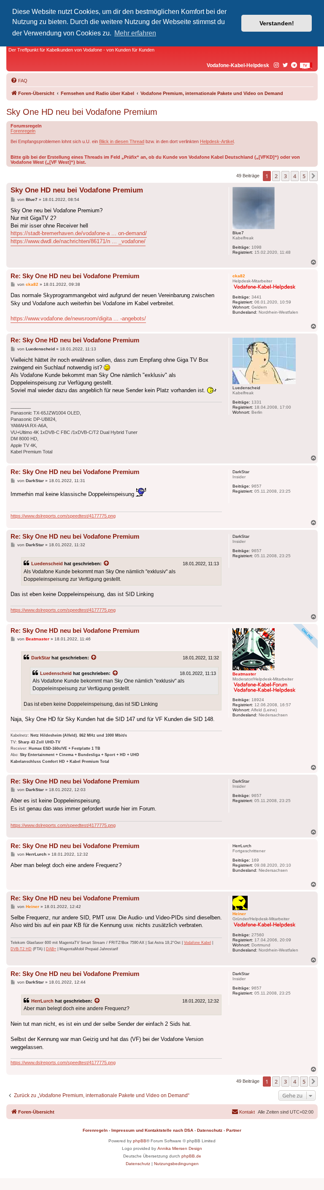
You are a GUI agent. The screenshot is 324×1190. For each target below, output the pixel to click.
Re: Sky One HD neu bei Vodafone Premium (75, 275)
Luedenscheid (47, 563)
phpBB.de (191, 1156)
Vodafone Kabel (197, 943)
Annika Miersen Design (179, 1148)
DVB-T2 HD (21, 949)
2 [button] (276, 176)
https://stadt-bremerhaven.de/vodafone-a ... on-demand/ (79, 233)
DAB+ (51, 949)
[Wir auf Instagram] (277, 65)
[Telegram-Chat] (294, 65)
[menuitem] (19, 81)
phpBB (139, 1140)
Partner (233, 1130)
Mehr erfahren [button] (135, 33)
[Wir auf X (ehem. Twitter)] (285, 65)
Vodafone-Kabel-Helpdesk (238, 65)
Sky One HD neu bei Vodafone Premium (81, 112)
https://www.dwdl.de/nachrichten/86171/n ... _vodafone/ (78, 241)
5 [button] (303, 176)
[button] (313, 176)
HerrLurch (42, 1000)
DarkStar (40, 657)
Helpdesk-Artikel (217, 141)
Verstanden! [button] (276, 23)
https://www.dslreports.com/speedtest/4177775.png (63, 515)
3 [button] (285, 176)
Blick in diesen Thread (121, 141)
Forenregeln (23, 130)
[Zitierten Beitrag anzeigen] (107, 563)
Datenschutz (209, 1130)
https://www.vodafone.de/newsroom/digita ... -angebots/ (78, 318)
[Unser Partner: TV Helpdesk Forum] (306, 65)
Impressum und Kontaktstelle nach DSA (152, 1130)
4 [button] (294, 176)
